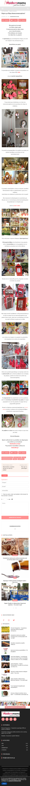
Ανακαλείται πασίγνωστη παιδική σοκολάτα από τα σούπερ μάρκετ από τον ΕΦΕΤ (19, 637)
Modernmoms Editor (14, 16)
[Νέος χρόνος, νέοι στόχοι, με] (13, 704)
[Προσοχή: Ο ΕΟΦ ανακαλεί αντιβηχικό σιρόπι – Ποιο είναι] (15, 569)
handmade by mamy (7, 457)
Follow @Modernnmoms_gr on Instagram (16, 707)
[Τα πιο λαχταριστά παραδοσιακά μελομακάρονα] (5, 687)
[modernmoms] (15, 3)
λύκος (14, 459)
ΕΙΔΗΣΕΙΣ (15, 555)
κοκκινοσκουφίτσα (6, 459)
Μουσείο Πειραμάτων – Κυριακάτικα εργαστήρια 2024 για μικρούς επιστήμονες (19, 629)
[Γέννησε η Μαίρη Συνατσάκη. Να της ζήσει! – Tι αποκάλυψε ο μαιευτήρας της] (5, 694)
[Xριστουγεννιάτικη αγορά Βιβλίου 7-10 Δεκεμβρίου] (5, 651)
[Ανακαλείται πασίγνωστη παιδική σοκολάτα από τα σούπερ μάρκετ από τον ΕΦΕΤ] (15, 546)
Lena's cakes (17, 457)
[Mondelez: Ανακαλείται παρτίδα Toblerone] (5, 644)
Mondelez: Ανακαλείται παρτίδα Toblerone (10, 735)
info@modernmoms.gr (9, 758)
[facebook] (15, 528)
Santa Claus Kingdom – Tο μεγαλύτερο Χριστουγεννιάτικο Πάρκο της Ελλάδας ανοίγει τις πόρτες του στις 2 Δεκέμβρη (19, 658)
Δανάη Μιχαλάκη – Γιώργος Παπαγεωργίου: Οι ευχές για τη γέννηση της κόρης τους (19, 665)
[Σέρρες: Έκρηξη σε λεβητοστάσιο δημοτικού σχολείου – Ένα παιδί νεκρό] (15, 591)
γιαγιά (23, 457)
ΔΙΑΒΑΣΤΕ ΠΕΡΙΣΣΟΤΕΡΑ (15, 781)
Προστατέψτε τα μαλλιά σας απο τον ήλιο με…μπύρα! (8, 468)
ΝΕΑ (15, 577)
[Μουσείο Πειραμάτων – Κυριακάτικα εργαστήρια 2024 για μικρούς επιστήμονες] (5, 629)
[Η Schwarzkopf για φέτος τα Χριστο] (24, 704)
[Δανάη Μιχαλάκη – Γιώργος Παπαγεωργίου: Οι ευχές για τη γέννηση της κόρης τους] (5, 665)
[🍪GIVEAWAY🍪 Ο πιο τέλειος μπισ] (21, 704)
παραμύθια (21, 459)
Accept (4, 783)
